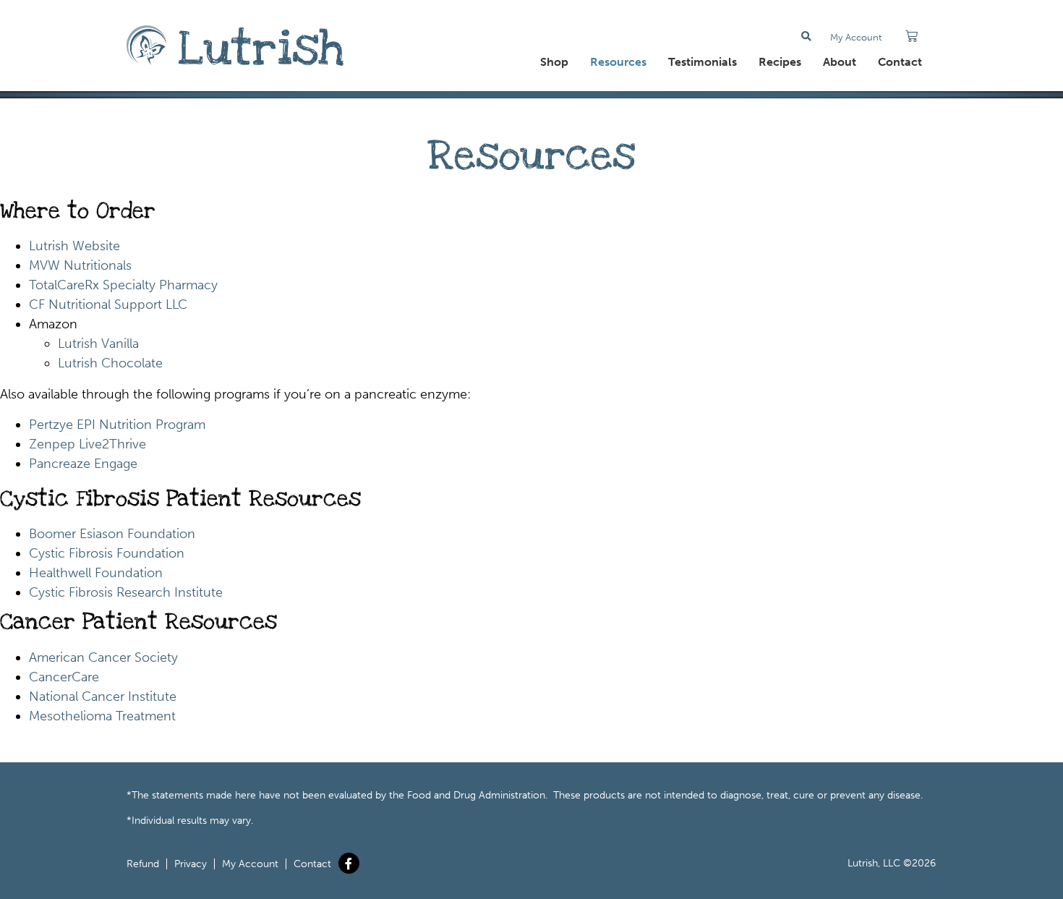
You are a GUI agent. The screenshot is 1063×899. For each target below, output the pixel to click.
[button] (807, 36)
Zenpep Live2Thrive (87, 444)
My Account (855, 37)
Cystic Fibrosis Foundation (106, 553)
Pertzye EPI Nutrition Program (117, 425)
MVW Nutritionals (80, 265)
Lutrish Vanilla (98, 343)
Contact (900, 62)
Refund (143, 863)
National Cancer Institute (102, 696)
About (839, 62)
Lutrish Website (74, 246)
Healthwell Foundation (96, 573)
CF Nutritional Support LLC (108, 304)
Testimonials (702, 62)
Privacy (190, 863)
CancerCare (64, 677)
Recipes (780, 62)
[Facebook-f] (348, 863)
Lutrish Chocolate (110, 363)
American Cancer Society (103, 657)
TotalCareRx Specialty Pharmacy (123, 285)
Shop (554, 62)
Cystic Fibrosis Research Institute (126, 592)
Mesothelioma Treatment (102, 716)
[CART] (911, 36)
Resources (618, 62)
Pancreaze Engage (83, 464)
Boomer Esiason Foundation (112, 534)
